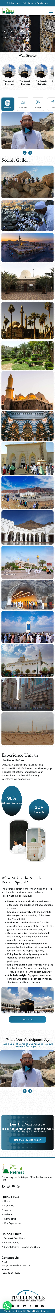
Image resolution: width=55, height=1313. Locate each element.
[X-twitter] (30, 1306)
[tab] (7, 104)
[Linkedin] (24, 1306)
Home (4, 37)
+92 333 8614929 (10, 1272)
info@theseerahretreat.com (16, 1265)
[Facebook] (3, 1186)
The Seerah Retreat (13, 1311)
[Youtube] (13, 1186)
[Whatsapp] (18, 1186)
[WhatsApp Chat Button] (7, 1305)
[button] (25, 153)
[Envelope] (42, 1306)
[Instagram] (8, 1186)
